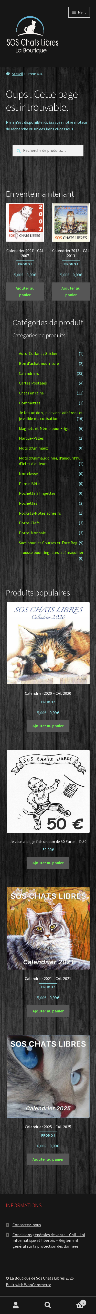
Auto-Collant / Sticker (38, 353)
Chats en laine (31, 392)
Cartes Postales (33, 383)
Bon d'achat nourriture (39, 363)
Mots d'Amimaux (33, 448)
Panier (74, 1301)
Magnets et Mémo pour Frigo (44, 428)
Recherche (48, 1305)
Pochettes (28, 503)
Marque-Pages (31, 438)
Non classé (28, 473)
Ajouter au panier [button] (25, 291)
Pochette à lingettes (37, 493)
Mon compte (16, 1305)
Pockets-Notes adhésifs (40, 513)
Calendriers (29, 373)
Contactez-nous (27, 1224)
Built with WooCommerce (28, 1284)
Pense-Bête (29, 483)
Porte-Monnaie (32, 532)
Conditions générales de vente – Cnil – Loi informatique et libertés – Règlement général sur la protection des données (49, 1240)
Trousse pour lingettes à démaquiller (51, 552)
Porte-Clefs (29, 522)
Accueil (17, 73)
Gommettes (29, 402)
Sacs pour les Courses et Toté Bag (48, 542)
